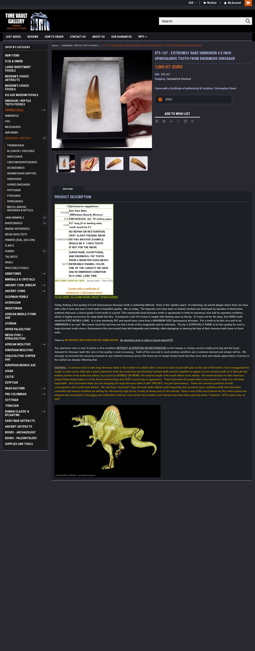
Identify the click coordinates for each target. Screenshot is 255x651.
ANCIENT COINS (15, 291)
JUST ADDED (13, 36)
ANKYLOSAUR (14, 156)
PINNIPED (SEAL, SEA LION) (20, 240)
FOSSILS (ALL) (14, 110)
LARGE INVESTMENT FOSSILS (18, 68)
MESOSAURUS (13, 127)
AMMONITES (12, 115)
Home (55, 45)
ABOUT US (98, 36)
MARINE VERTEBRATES (17, 228)
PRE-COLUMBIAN (15, 394)
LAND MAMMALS (14, 217)
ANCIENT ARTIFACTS (18, 426)
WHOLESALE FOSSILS (17, 268)
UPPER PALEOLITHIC (18, 329)
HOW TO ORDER (54, 36)
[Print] (171, 121)
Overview (68, 188)
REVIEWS (32, 36)
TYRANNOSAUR (15, 145)
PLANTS (9, 245)
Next (148, 100)
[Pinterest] (192, 121)
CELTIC (9, 377)
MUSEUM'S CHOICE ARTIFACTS (17, 78)
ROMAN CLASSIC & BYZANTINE (17, 413)
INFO (141, 36)
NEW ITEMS (12, 55)
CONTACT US (78, 36)
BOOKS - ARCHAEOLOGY (20, 432)
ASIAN (9, 371)
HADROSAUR (14, 179)
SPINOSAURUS (15, 201)
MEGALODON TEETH (16, 234)
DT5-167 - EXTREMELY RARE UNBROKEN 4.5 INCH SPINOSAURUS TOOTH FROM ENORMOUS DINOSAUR (151, 45)
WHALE (9, 262)
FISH (7, 121)
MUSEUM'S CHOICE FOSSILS (17, 87)
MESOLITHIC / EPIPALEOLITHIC (15, 336)
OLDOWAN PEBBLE (16, 297)
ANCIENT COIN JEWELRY (20, 285)
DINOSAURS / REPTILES (18, 138)
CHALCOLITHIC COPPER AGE (20, 357)
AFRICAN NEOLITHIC (18, 344)
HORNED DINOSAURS (18, 184)
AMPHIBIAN (11, 132)
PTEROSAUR (14, 195)
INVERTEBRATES (14, 223)
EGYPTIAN (11, 382)
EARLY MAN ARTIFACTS (20, 421)
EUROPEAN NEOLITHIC (19, 350)
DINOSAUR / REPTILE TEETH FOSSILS (18, 102)
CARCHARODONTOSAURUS (22, 162)
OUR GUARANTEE (121, 36)
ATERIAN (10, 323)
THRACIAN (12, 405)
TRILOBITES (11, 256)
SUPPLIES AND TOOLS (19, 444)
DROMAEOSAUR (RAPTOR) (21, 173)
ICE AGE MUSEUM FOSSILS (21, 95)
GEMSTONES (13, 273)
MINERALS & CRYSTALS (20, 279)
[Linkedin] (185, 121)
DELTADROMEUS (16, 168)
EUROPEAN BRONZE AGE (20, 365)
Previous (55, 100)
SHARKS (9, 251)
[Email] (164, 121)
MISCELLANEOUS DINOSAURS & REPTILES (20, 208)
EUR (191, 2)
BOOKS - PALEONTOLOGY (21, 438)
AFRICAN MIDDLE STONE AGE (20, 315)
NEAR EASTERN (15, 388)
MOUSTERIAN (13, 308)
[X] (178, 121)
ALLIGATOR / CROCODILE (21, 151)
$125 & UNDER (14, 61)
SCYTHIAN (11, 400)
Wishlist (211, 2)
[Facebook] (157, 121)
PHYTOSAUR (14, 190)
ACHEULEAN (13, 302)
